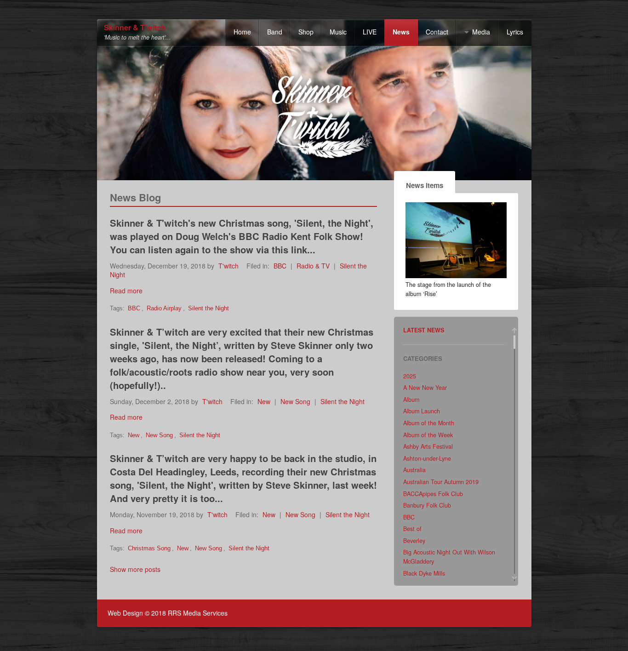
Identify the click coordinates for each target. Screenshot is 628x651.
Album (411, 399)
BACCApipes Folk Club (433, 494)
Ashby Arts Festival (428, 446)
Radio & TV (313, 265)
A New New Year (425, 387)
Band (274, 31)
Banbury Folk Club (427, 505)
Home (242, 31)
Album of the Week (428, 435)
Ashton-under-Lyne (427, 458)
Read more (126, 290)
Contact (437, 31)
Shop (306, 31)
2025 (409, 376)
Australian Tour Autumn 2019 (441, 482)
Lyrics (515, 31)
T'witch (228, 265)
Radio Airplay (164, 308)
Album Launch (421, 411)
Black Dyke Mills (424, 573)
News (401, 31)
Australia (414, 470)
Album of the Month (428, 423)
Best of (412, 529)
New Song (295, 401)
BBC (280, 265)
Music (338, 31)
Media (481, 31)
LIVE (370, 31)
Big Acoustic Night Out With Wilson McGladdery (449, 556)
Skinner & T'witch (135, 28)
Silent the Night (208, 308)
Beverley (414, 541)
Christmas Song (149, 548)
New (263, 401)
